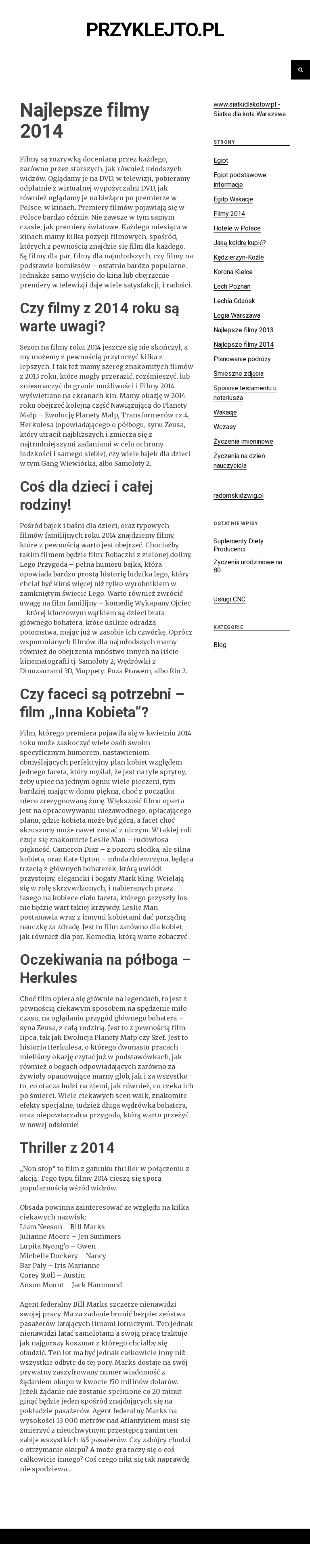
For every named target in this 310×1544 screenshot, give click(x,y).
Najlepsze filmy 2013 (244, 330)
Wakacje (225, 412)
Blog (220, 645)
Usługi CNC (229, 599)
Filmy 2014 (229, 214)
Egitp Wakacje (233, 199)
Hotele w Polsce (237, 228)
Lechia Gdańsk (234, 301)
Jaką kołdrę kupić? (240, 243)
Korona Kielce (233, 272)
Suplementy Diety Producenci (239, 545)
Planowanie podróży (242, 359)
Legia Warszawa (237, 315)
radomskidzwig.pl (239, 495)
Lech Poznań (232, 286)
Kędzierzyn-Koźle (239, 257)
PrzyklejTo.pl (155, 29)
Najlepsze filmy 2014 (244, 344)
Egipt (221, 160)
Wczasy (225, 427)
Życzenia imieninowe (243, 441)
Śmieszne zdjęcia (239, 373)
